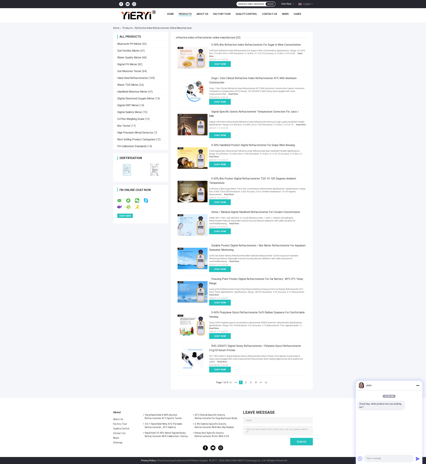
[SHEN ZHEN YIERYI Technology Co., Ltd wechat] (139, 200)
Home (170, 14)
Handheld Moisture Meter (132, 91)
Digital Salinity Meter (129, 112)
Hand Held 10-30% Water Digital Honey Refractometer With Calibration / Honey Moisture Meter (166, 435)
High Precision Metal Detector (135, 132)
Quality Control (246, 14)
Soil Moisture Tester (129, 71)
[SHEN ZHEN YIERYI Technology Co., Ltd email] (121, 200)
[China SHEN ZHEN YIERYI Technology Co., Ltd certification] (127, 170)
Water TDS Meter (127, 84)
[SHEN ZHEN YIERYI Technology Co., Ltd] (138, 15)
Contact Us (269, 14)
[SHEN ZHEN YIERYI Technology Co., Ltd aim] (139, 207)
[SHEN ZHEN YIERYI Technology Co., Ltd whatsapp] (130, 200)
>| (266, 382)
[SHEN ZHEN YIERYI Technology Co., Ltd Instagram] (134, 4)
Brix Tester (123, 125)
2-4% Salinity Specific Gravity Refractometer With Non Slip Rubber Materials (214, 426)
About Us (202, 14)
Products (185, 14)
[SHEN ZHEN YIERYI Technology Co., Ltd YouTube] (128, 4)
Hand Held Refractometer (132, 78)
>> (260, 382)
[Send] (417, 458)
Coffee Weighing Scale (130, 119)
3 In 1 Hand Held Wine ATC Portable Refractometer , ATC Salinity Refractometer (163, 426)
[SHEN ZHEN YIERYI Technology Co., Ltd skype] (148, 200)
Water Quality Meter (129, 57)
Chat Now (286, 3)
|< (231, 382)
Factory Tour (222, 14)
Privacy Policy (148, 460)
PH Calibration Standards (132, 146)
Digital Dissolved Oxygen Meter (135, 98)
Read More (233, 94)
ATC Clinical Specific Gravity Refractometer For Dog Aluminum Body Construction (216, 417)
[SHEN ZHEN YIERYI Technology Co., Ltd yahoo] (121, 207)
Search (270, 4)
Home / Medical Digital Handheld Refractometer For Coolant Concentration (255, 212)
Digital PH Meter (127, 64)
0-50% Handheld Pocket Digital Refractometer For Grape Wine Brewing (253, 145)
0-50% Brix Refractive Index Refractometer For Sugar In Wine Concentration (256, 44)
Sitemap (117, 442)
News (285, 14)
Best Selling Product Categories (136, 139)
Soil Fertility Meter (128, 50)
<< (235, 382)
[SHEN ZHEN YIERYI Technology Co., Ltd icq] (130, 207)
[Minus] (418, 385)
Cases (297, 14)
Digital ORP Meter (128, 105)
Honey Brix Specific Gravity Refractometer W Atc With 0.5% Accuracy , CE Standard (212, 435)
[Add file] (360, 458)
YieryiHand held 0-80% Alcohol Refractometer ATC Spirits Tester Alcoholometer (163, 417)
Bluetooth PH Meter (129, 43)
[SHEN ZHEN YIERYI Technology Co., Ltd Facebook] (121, 4)
